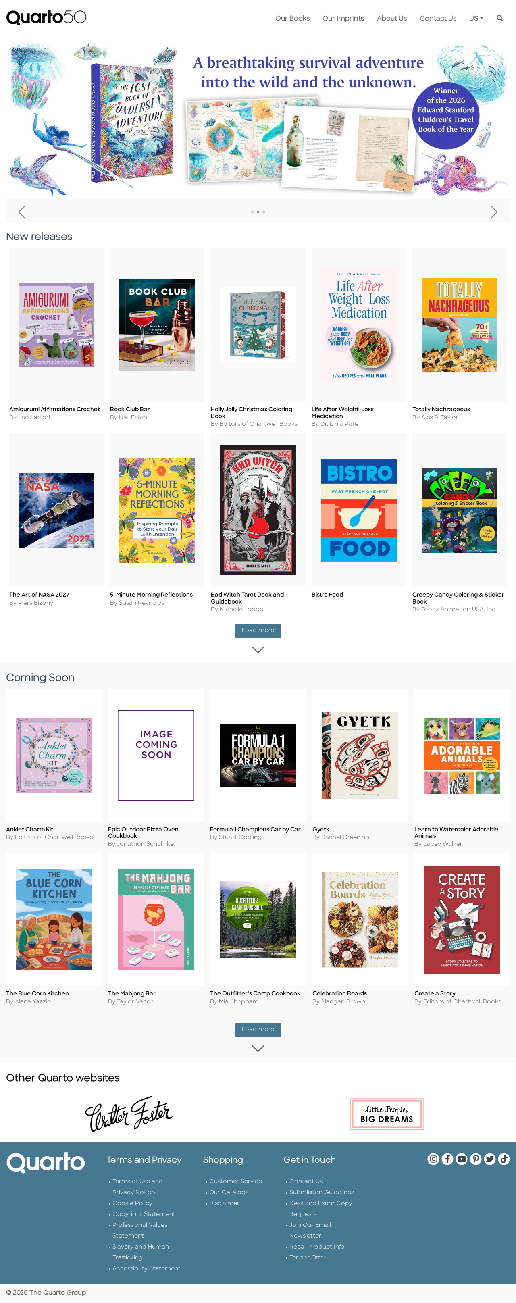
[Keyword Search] (500, 19)
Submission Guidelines (321, 1193)
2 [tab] (258, 212)
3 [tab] (263, 212)
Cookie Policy (132, 1204)
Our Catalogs (228, 1193)
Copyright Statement (143, 1214)
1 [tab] (252, 212)
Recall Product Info (317, 1247)
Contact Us (438, 19)
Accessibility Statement (146, 1269)
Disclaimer (224, 1204)
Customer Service (235, 1182)
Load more (261, 630)
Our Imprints (343, 19)
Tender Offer (307, 1258)
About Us (392, 19)
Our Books (292, 19)
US (474, 19)
